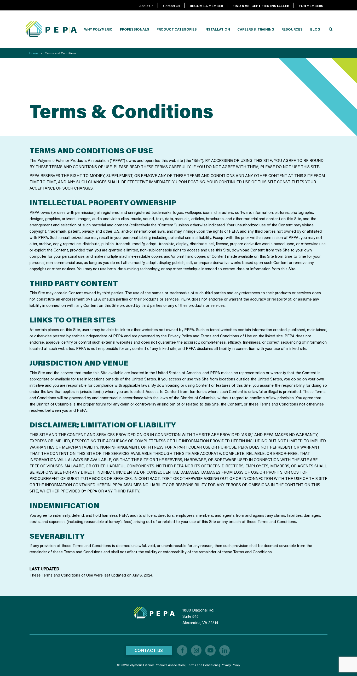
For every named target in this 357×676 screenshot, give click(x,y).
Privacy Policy (230, 665)
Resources (292, 29)
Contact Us (171, 6)
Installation (217, 29)
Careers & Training (255, 29)
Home (33, 53)
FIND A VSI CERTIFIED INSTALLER (261, 6)
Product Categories (177, 29)
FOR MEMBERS (311, 6)
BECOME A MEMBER (206, 6)
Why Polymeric (98, 29)
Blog (315, 29)
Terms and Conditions (202, 665)
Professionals (134, 29)
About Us (146, 6)
